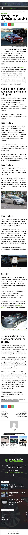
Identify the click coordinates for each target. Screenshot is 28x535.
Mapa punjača (17, 531)
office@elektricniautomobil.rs (14, 472)
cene (9, 399)
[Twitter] (5, 24)
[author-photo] (14, 424)
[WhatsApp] (12, 24)
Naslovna (2, 11)
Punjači (2, 517)
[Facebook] (2, 24)
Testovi (2, 523)
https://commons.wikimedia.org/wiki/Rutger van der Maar (15, 329)
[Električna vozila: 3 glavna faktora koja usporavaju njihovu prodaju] (23, 439)
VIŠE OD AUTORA (19, 434)
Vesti (2, 512)
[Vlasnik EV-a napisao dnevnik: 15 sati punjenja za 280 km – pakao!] (5, 439)
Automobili (8, 11)
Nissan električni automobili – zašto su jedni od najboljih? (21, 414)
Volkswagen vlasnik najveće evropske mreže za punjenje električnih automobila (16, 501)
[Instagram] (14, 475)
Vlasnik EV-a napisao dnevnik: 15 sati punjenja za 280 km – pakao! (5, 445)
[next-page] (15, 451)
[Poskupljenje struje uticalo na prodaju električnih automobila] (4, 494)
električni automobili (20, 399)
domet (22, 67)
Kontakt (10, 531)
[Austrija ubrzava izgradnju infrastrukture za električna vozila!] (4, 487)
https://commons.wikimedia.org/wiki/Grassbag (17, 268)
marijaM (4, 21)
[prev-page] (13, 451)
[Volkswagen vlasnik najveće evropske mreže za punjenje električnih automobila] (4, 501)
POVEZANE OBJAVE (9, 434)
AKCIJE (3, 521)
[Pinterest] (9, 24)
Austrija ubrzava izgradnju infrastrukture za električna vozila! (16, 486)
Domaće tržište (4, 519)
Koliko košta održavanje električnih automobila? (4, 415)
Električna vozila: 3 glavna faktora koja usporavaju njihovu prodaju (23, 445)
